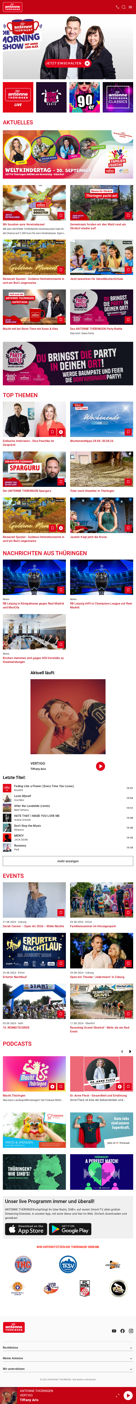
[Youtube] (114, 1331)
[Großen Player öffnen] (117, 1395)
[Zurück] (122, 1051)
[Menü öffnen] (130, 7)
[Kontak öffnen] (117, 7)
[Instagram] (131, 1331)
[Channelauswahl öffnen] (123, 7)
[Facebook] (122, 1331)
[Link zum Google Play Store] (70, 1229)
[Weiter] (130, 1051)
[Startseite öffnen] (12, 7)
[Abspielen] (128, 1395)
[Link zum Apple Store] (26, 1229)
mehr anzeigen (68, 861)
